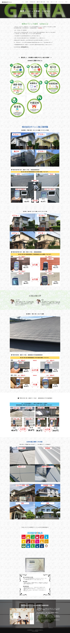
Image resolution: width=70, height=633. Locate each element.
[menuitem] (23, 2)
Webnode (36, 631)
